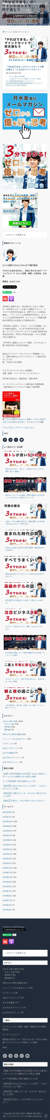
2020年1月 (7, 863)
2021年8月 (7, 812)
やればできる (13, 85)
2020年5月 (7, 845)
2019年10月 (8, 877)
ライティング (8, 743)
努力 (39, 79)
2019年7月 (7, 891)
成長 (14, 81)
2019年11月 (7, 872)
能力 (7, 85)
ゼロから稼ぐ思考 (10, 721)
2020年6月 (7, 840)
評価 (21, 81)
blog (5, 1047)
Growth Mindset (12, 83)
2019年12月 (8, 868)
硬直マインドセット (31, 79)
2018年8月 (7, 910)
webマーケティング (11, 748)
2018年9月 (7, 905)
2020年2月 (7, 858)
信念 (25, 85)
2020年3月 (7, 854)
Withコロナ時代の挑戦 (12, 734)
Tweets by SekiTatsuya (13, 927)
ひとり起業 (9, 81)
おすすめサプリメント (12, 757)
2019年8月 (7, 886)
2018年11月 (7, 900)
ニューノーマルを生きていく (15, 739)
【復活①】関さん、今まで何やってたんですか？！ (24, 800)
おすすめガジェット (11, 762)
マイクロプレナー (28, 81)
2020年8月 (7, 831)
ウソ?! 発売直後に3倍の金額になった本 (19, 781)
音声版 (7, 727)
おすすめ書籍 (20, 76)
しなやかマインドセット (16, 79)
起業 (19, 83)
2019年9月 (7, 882)
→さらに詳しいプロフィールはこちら (18, 427)
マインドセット (37, 83)
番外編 (7, 729)
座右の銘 (20, 85)
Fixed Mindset (27, 83)
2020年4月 (7, 849)
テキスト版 (12, 76)
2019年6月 (7, 896)
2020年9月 (7, 826)
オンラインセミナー (11, 1034)
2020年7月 (7, 835)
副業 (18, 81)
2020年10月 (8, 821)
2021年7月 (7, 817)
